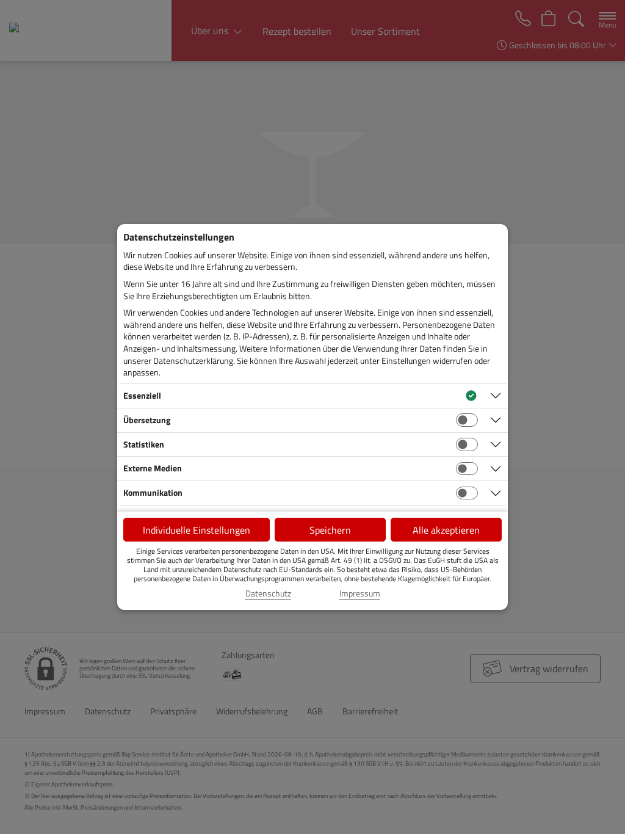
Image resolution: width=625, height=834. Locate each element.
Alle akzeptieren (446, 530)
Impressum (359, 593)
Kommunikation (152, 492)
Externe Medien (152, 468)
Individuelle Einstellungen (196, 530)
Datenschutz (268, 593)
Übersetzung (146, 419)
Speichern (330, 530)
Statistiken (143, 444)
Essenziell (142, 395)
